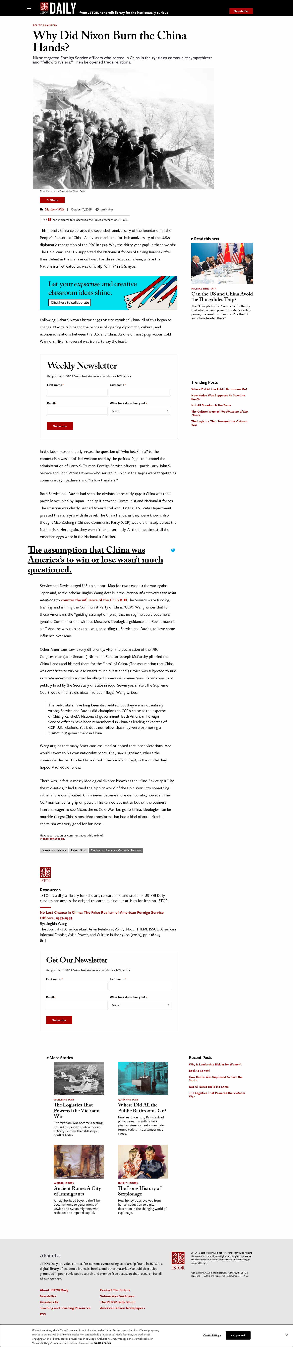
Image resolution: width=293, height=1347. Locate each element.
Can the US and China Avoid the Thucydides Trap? (222, 297)
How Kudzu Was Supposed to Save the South (218, 397)
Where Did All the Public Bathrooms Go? (219, 389)
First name (55, 385)
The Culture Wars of (219, 413)
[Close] (286, 1335)
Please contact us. (52, 838)
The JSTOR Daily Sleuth (118, 1301)
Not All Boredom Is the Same (211, 405)
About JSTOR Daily (54, 1289)
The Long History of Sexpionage (139, 1192)
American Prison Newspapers (122, 1307)
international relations (54, 850)
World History (64, 1099)
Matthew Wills (54, 210)
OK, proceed (238, 1335)
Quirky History (128, 1099)
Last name (118, 385)
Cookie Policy (102, 1343)
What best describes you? (128, 403)
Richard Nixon (78, 850)
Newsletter (241, 11)
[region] (146, 1335)
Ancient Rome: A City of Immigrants (77, 1192)
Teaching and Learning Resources (65, 1307)
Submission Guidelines (117, 1295)
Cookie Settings (212, 1335)
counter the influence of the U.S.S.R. (92, 600)
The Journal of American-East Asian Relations (116, 850)
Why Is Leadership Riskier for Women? (215, 1064)
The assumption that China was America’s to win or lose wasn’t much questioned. (95, 561)
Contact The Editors (115, 1289)
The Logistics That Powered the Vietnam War (219, 423)
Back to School (199, 1070)
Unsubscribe (49, 1301)
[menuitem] (241, 11)
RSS (43, 1314)
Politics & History (45, 25)
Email (51, 403)
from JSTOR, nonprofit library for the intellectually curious (124, 12)
